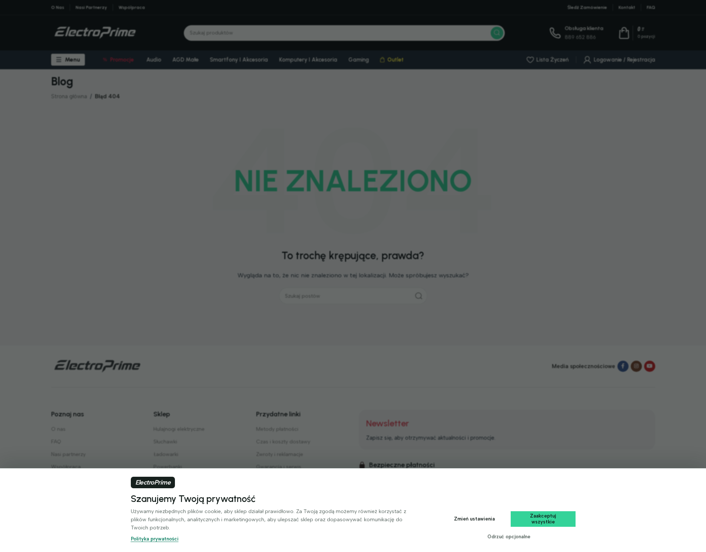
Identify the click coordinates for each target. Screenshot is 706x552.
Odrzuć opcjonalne (508, 536)
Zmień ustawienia (474, 519)
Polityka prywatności (155, 539)
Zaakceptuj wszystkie (543, 519)
